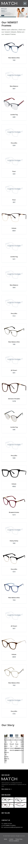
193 (14, 60)
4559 (14, 657)
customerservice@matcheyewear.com (13, 827)
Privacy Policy (18, 839)
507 (14, 628)
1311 (14, 515)
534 (14, 572)
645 (14, 430)
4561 (14, 231)
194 (14, 600)
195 (14, 344)
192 (14, 685)
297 (14, 202)
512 (14, 316)
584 (14, 287)
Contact (11, 839)
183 (14, 543)
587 (14, 89)
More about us (6, 789)
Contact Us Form (7, 823)
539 (14, 145)
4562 (14, 486)
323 (14, 174)
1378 (14, 401)
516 (14, 714)
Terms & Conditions (14, 841)
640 (14, 117)
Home (5, 839)
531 (14, 259)
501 (14, 373)
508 (14, 458)
